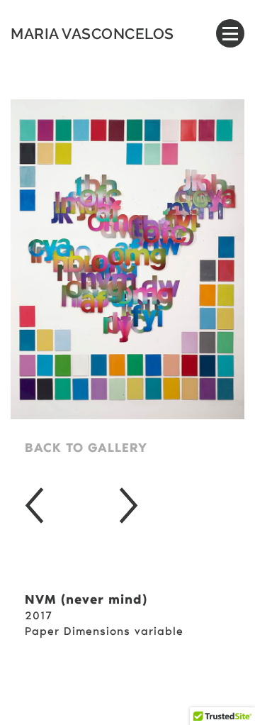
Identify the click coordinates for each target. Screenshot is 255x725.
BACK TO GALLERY (86, 449)
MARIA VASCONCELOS (92, 34)
